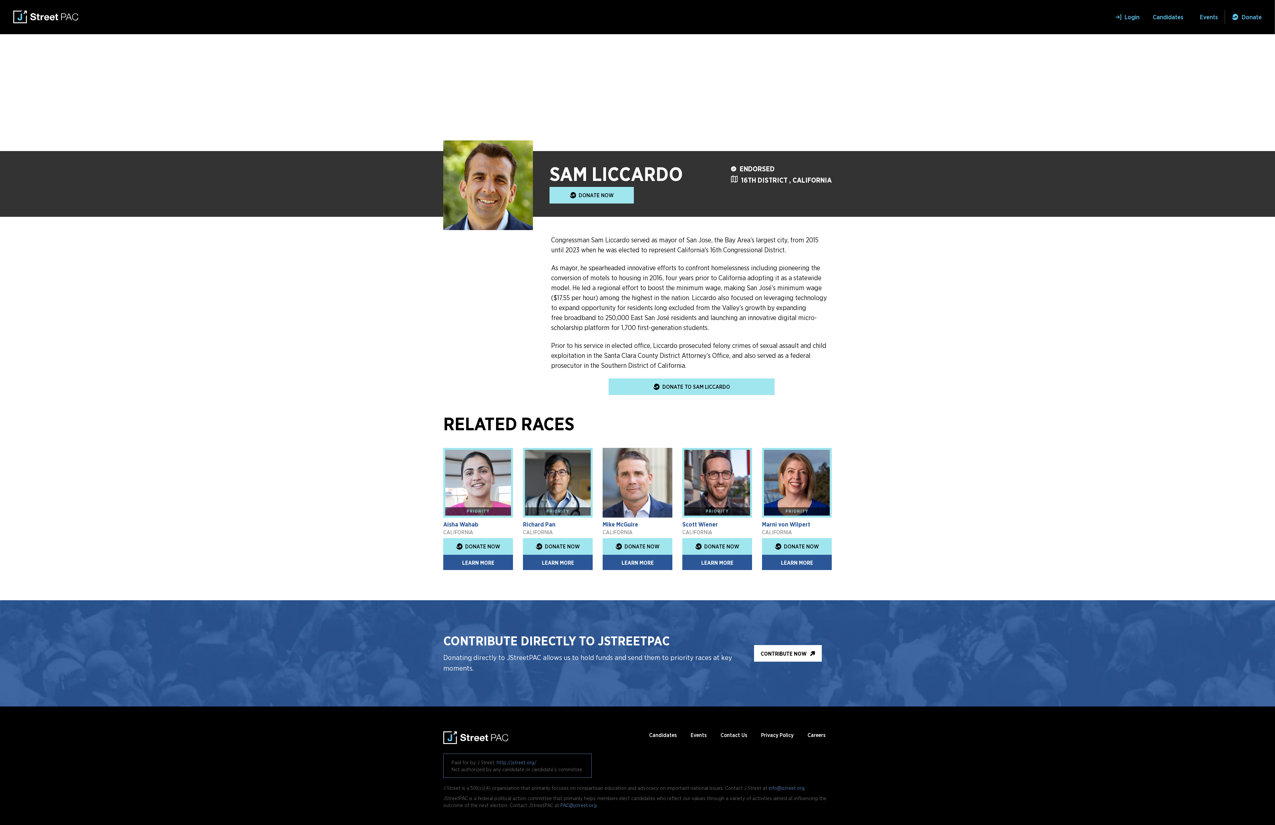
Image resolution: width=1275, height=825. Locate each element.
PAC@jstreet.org (578, 805)
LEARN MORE (478, 562)
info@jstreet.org (787, 788)
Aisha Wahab (460, 524)
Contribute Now (784, 653)
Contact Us (734, 735)
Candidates (1168, 17)
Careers (816, 735)
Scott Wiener (700, 524)
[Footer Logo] (476, 735)
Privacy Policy (777, 735)
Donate (1252, 17)
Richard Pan (539, 524)
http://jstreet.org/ (517, 762)
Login (1132, 17)
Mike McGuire (620, 524)
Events (1209, 17)
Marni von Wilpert (786, 524)
